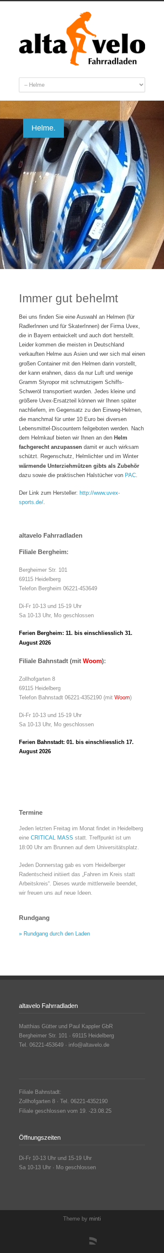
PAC (130, 475)
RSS (88, 1236)
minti (95, 1219)
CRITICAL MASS (52, 837)
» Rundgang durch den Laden (54, 933)
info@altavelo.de (89, 1045)
